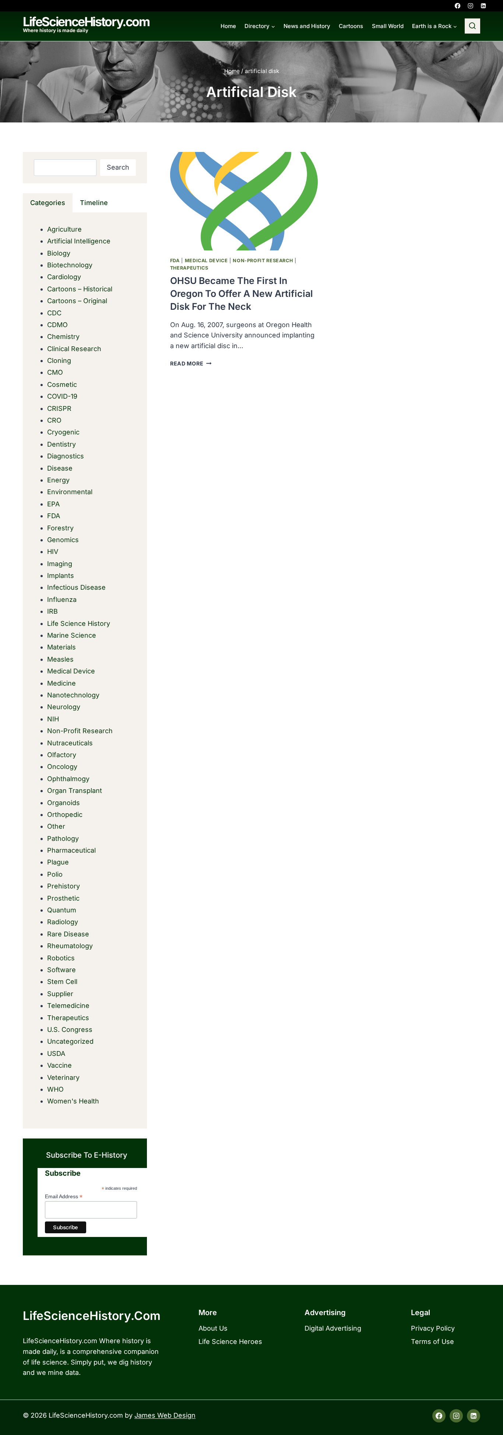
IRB (52, 611)
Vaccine (59, 1065)
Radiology (62, 922)
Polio (55, 874)
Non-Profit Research (263, 260)
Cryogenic (63, 432)
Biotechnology (69, 265)
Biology (58, 253)
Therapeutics (189, 268)
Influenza (62, 599)
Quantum (61, 910)
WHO (55, 1089)
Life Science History (78, 623)
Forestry (60, 528)
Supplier (60, 994)
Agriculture (64, 229)
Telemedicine (68, 1005)
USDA (56, 1053)
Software (61, 970)
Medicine (61, 683)
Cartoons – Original (77, 301)
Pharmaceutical (71, 850)
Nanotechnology (73, 695)
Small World (388, 26)
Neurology (63, 707)
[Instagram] (470, 5)
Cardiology (64, 277)
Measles (60, 659)
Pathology (63, 838)
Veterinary (63, 1077)
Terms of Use (432, 1341)
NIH (53, 719)
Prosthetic (63, 898)
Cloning (59, 360)
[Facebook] (457, 5)
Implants (60, 575)
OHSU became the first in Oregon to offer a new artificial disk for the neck (241, 293)
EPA (53, 504)
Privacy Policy (433, 1328)
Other (56, 826)
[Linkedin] (483, 5)
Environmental (69, 492)
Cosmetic (62, 384)
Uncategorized (70, 1041)
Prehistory (63, 886)
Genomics (63, 540)
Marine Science (71, 635)
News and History (307, 26)
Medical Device (206, 260)
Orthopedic (64, 814)
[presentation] (244, 201)
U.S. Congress (69, 1029)
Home (228, 26)
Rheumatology (70, 946)
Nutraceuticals (70, 743)
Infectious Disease (76, 587)
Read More (190, 363)
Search (118, 167)
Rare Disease (68, 934)
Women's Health (73, 1101)
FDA (175, 260)
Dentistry (61, 444)
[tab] (48, 202)
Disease (60, 468)
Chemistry (63, 336)
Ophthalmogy (68, 779)
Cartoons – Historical (79, 289)
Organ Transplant (74, 790)
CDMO (57, 325)
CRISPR (59, 408)
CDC (54, 313)
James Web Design (165, 1415)
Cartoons (351, 26)
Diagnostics (65, 456)
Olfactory (61, 755)
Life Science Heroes (230, 1341)
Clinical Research (74, 349)
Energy (58, 480)
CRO (54, 420)
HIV (52, 551)
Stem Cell (62, 981)
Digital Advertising (333, 1328)
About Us (213, 1328)
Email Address (63, 1196)
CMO (55, 372)
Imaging (59, 564)
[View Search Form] (472, 26)
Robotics (61, 958)
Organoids (63, 803)
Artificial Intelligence (78, 241)
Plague (58, 862)
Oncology (62, 766)
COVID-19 (62, 396)
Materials (61, 647)
